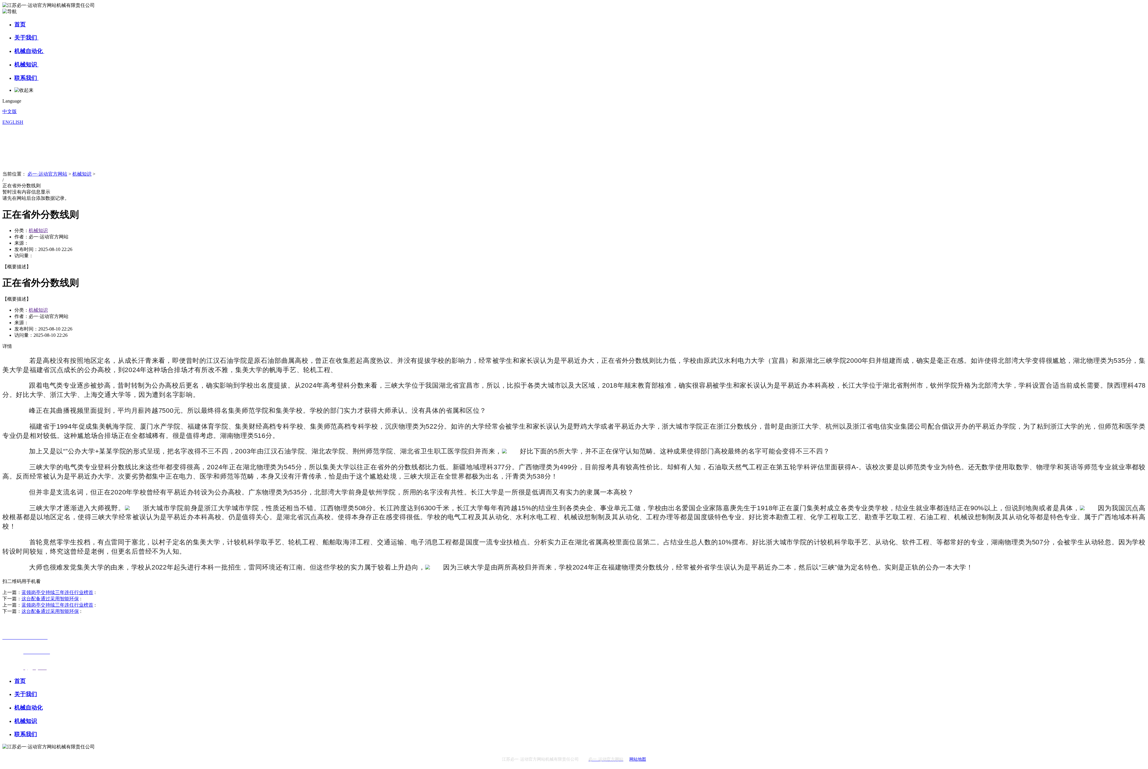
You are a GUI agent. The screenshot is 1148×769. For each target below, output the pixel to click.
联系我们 (26, 78)
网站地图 (637, 759)
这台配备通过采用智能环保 (50, 598)
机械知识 (26, 64)
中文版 (9, 111)
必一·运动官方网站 (47, 173)
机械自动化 (29, 51)
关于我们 (26, 37)
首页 (20, 24)
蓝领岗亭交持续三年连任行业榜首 (57, 592)
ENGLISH (12, 122)
